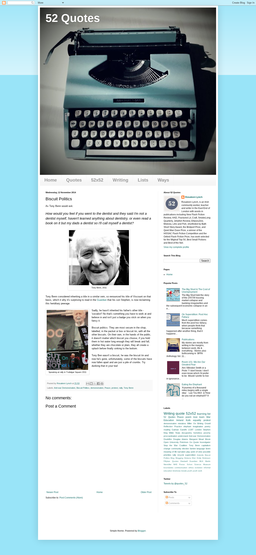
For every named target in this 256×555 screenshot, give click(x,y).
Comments (174, 503)
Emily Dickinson (203, 458)
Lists (143, 180)
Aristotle (200, 455)
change (167, 448)
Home (50, 180)
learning (202, 413)
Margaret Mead (196, 439)
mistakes (182, 423)
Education (169, 420)
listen (208, 448)
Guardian (102, 299)
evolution (199, 468)
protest (115, 388)
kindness (176, 471)
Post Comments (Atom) (71, 497)
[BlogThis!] (91, 383)
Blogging (179, 458)
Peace (107, 388)
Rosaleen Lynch (193, 197)
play (188, 452)
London (198, 430)
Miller (189, 423)
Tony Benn (128, 388)
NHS (175, 464)
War (208, 417)
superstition (190, 455)
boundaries (168, 468)
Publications (188, 339)
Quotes (74, 180)
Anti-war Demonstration (64, 388)
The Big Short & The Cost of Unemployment (196, 290)
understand (183, 436)
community (176, 448)
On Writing (198, 423)
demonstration (97, 388)
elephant (187, 426)
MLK (201, 461)
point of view (196, 452)
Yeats (177, 433)
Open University (171, 442)
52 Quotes (73, 18)
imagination (198, 426)
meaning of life (170, 452)
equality (197, 420)
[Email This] (88, 383)
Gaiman (175, 430)
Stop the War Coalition (175, 445)
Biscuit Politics (82, 388)
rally (121, 388)
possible (206, 452)
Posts (171, 497)
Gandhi (183, 430)
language (201, 448)
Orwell (207, 423)
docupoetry (187, 433)
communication (180, 468)
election (185, 448)
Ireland (179, 420)
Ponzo (182, 464)
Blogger (142, 531)
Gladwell (184, 461)
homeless (197, 433)
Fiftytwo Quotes (171, 461)
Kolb (188, 420)
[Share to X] (95, 383)
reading (167, 430)
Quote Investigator (201, 442)
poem (188, 417)
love (195, 417)
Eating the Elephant (192, 384)
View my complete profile (176, 247)
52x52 (97, 180)
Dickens (187, 458)
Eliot (194, 458)
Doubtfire (168, 439)
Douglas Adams (180, 439)
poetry (207, 426)
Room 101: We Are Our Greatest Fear (193, 363)
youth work (197, 471)
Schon (189, 464)
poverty (207, 433)
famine (193, 448)
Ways (163, 180)
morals (184, 471)
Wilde (171, 433)
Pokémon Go (186, 442)
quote (180, 413)
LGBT (191, 430)
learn (201, 417)
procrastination (170, 436)
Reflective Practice (173, 426)
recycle (180, 455)
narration (181, 452)
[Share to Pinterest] (102, 383)
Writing (120, 180)
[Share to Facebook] (98, 383)
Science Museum (202, 464)
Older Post (146, 492)
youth (189, 471)
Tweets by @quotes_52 (175, 483)
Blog (172, 458)
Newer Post (52, 492)
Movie (207, 439)
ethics (191, 468)
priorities (167, 455)
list (208, 413)
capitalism (205, 445)
